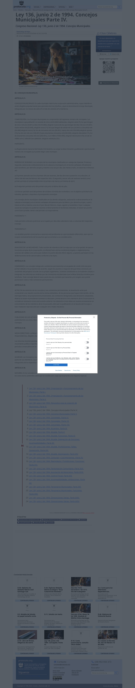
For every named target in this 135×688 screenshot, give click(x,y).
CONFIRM (56, 364)
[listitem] (67, 339)
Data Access (67, 370)
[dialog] (67, 344)
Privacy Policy (76, 370)
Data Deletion (58, 370)
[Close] (94, 317)
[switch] (87, 342)
